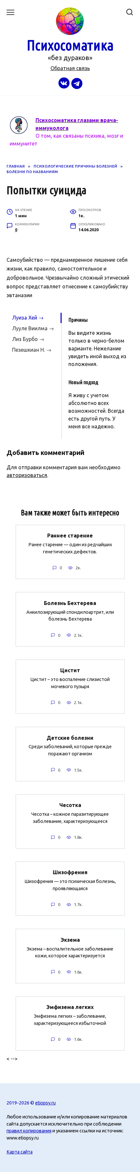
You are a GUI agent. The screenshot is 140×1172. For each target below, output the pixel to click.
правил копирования (29, 1130)
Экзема (70, 939)
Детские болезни (70, 737)
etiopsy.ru (45, 1102)
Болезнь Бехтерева (70, 603)
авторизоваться (27, 475)
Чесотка (70, 805)
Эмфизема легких (70, 1007)
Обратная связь (70, 68)
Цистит (70, 670)
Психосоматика (70, 45)
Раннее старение (70, 535)
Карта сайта (20, 1151)
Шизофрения (70, 872)
